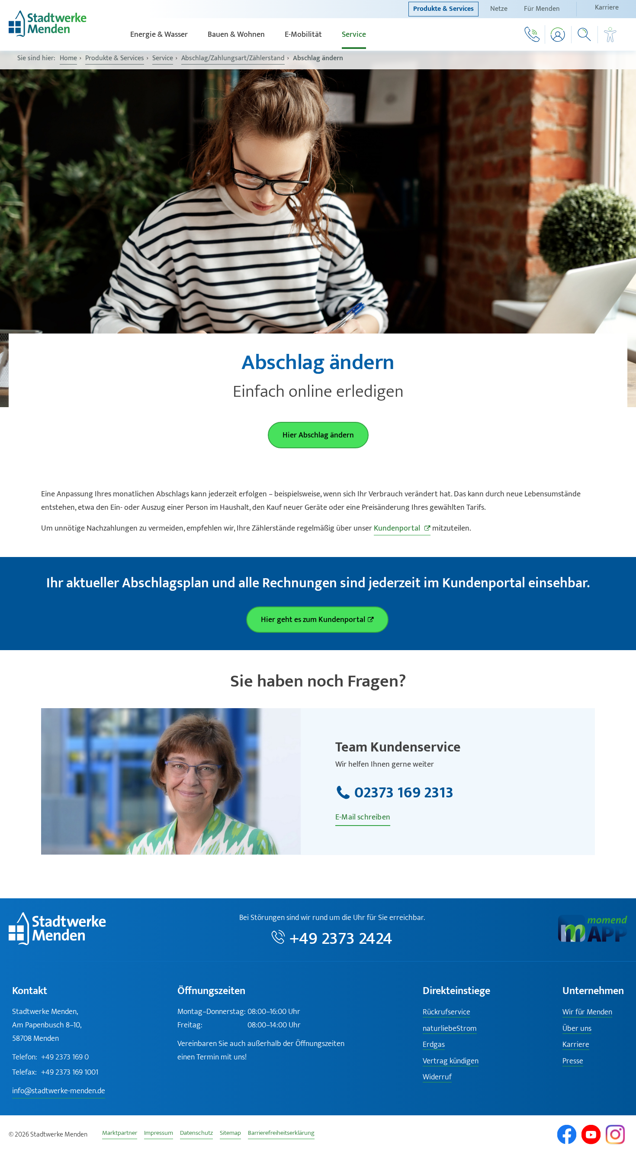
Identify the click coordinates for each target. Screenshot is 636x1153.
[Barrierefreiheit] (610, 34)
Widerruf (437, 1077)
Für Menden (542, 9)
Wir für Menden (587, 1012)
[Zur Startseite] (48, 35)
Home (68, 58)
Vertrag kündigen (451, 1061)
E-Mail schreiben (362, 817)
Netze (499, 9)
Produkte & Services (443, 9)
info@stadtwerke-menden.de (58, 1091)
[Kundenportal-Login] (558, 34)
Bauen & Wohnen (236, 34)
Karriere (607, 7)
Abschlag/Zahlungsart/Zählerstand (233, 58)
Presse (572, 1061)
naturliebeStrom (450, 1029)
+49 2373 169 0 (50, 1057)
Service (354, 34)
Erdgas (434, 1045)
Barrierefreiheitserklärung (281, 1134)
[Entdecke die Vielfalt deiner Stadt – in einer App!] (592, 940)
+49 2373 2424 (340, 938)
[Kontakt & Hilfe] (532, 34)
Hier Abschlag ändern (318, 435)
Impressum (158, 1134)
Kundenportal (398, 528)
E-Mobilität (303, 34)
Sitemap (230, 1134)
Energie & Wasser (159, 34)
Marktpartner (119, 1134)
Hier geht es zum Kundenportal (313, 619)
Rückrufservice (446, 1012)
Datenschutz (196, 1134)
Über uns (576, 1029)
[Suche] (585, 34)
